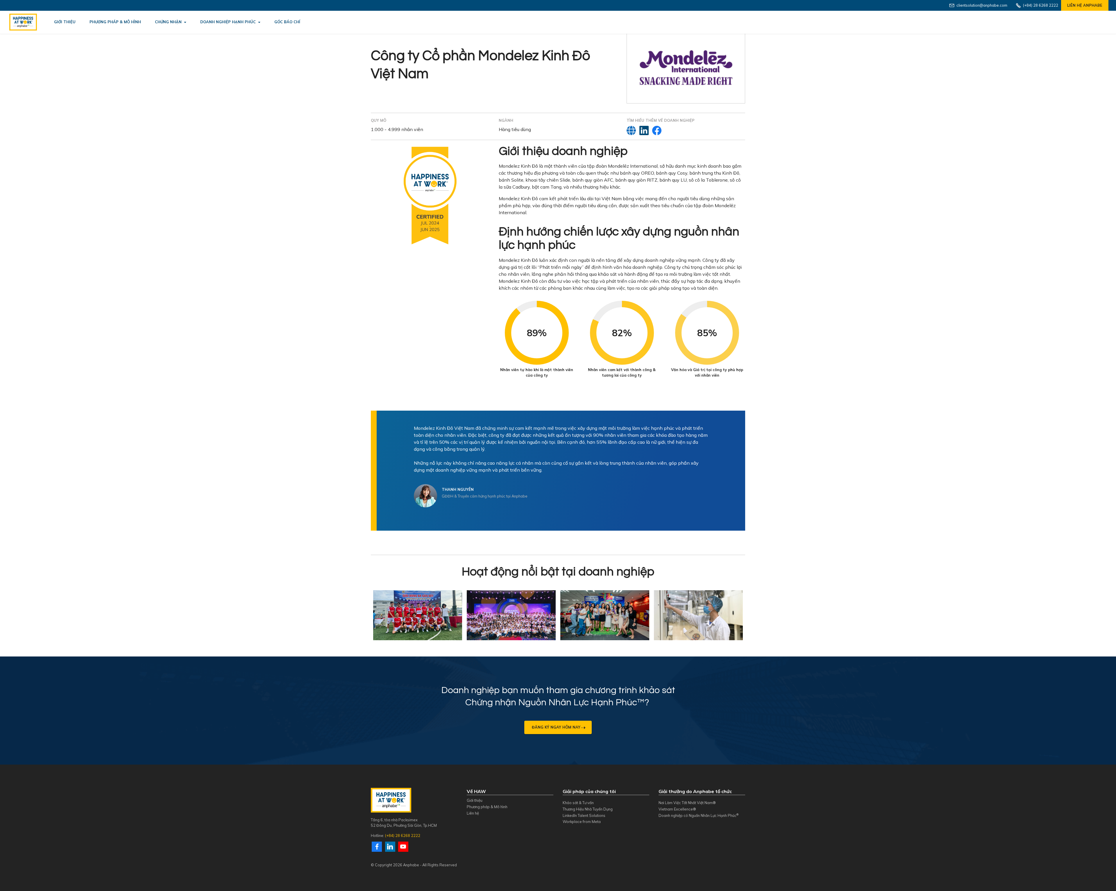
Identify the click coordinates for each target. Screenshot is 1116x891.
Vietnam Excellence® (677, 809)
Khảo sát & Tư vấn (578, 802)
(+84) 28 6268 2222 (402, 835)
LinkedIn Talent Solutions (584, 815)
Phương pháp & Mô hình (487, 806)
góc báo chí (287, 21)
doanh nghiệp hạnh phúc (228, 21)
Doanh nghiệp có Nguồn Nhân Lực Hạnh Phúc (698, 815)
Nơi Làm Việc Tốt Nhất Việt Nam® (687, 802)
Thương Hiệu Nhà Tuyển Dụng (588, 809)
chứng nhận (168, 21)
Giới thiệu (474, 800)
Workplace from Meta (582, 821)
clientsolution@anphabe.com (981, 5)
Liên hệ (473, 813)
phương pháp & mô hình (115, 21)
